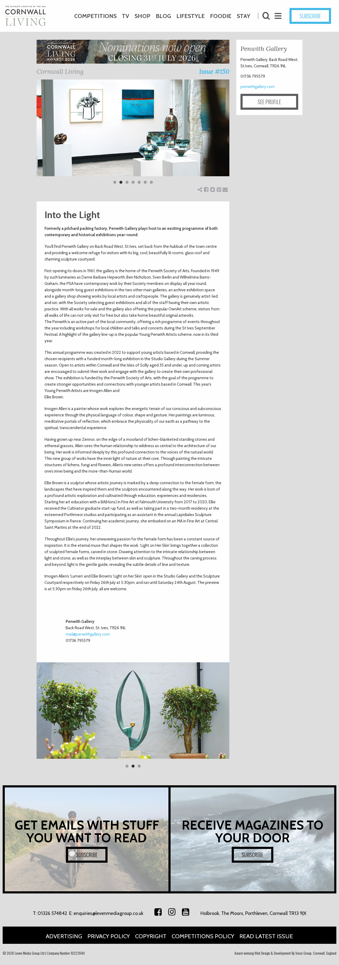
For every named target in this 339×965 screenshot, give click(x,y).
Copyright (150, 936)
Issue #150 (214, 71)
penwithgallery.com (257, 86)
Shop (142, 16)
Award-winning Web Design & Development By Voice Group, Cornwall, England (285, 953)
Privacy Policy (108, 936)
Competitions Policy (203, 936)
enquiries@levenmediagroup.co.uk (108, 913)
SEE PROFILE (269, 102)
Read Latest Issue (266, 936)
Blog (163, 16)
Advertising (64, 936)
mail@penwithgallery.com (88, 634)
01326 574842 (52, 913)
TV (125, 16)
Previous (28, 135)
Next (237, 135)
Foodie (220, 16)
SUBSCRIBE (310, 16)
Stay (243, 16)
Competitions (95, 16)
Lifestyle (190, 16)
